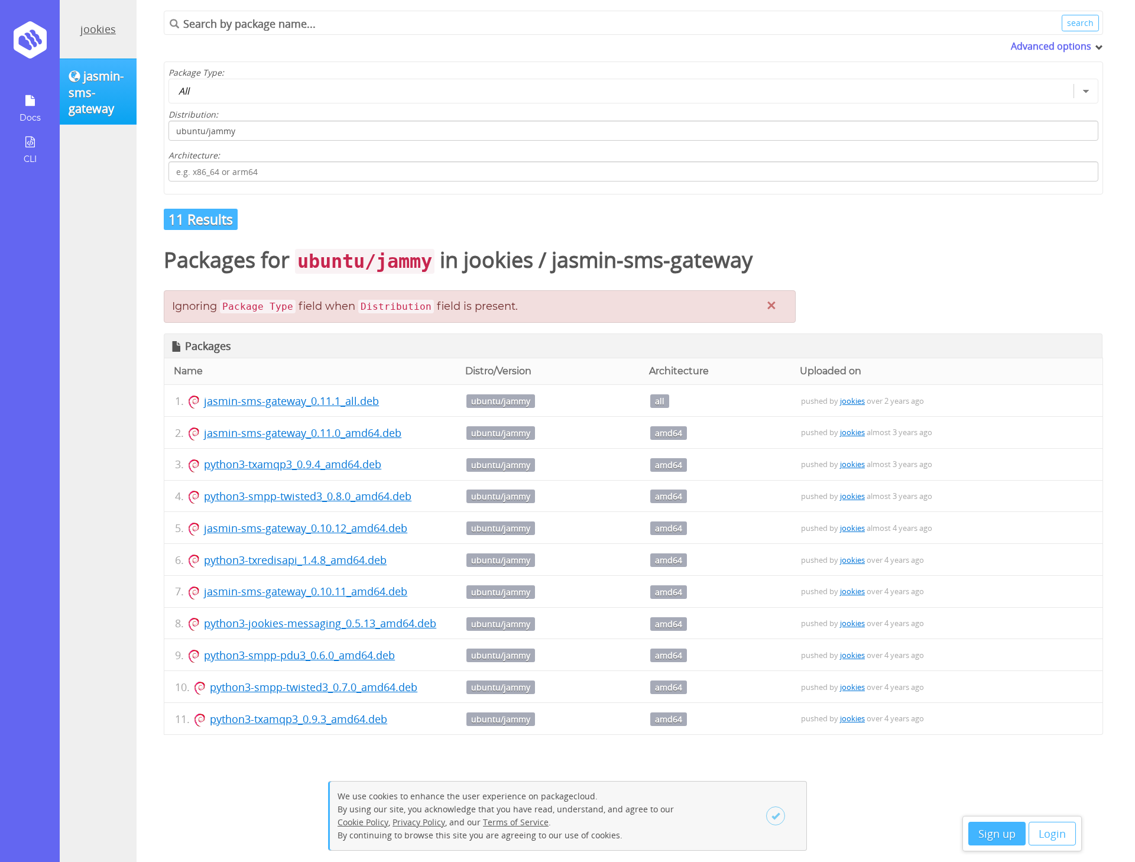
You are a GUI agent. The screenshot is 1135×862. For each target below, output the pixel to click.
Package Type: (196, 72)
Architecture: (194, 155)
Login (1052, 834)
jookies (98, 29)
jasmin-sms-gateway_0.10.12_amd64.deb (305, 528)
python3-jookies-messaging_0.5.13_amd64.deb (320, 623)
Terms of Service (516, 822)
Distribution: (193, 114)
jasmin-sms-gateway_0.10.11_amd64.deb (305, 591)
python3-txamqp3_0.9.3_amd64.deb (298, 719)
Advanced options (1051, 46)
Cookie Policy (363, 822)
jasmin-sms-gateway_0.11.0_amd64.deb (302, 433)
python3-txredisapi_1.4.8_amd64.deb (295, 560)
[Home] (30, 44)
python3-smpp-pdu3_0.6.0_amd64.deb (299, 655)
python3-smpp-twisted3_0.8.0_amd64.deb (307, 496)
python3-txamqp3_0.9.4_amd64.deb (292, 464)
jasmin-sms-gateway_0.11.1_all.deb (291, 401)
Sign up (997, 834)
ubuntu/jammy (500, 401)
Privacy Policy (419, 822)
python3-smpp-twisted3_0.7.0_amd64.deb (313, 687)
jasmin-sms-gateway (652, 259)
